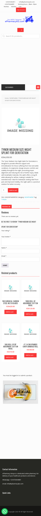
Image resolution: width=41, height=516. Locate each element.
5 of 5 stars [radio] (14, 233)
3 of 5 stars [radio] (8, 233)
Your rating (5, 231)
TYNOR (3, 199)
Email (3, 256)
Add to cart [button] (9, 312)
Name (4, 248)
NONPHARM (13, 98)
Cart (20, 7)
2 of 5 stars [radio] (5, 233)
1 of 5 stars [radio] (2, 233)
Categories (9, 87)
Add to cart (13, 190)
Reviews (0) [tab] (6, 207)
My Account (21, 10)
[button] (38, 87)
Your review (6, 237)
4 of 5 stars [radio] (11, 233)
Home (7, 98)
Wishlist (6, 7)
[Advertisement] (20, 61)
